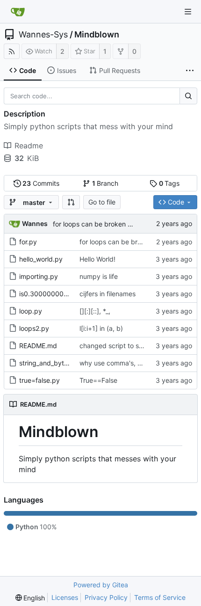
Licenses (64, 597)
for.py (28, 242)
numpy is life (98, 276)
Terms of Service (160, 597)
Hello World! (97, 259)
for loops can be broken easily (99, 224)
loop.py (30, 311)
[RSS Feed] (12, 51)
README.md (38, 346)
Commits (40, 183)
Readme (28, 145)
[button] (71, 202)
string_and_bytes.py (50, 363)
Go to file (101, 202)
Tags (169, 183)
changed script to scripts (117, 346)
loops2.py (34, 328)
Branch (105, 183)
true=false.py (39, 380)
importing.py (38, 276)
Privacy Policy (106, 597)
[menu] (30, 598)
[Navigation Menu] (187, 11)
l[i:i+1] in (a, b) (101, 328)
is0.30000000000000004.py (65, 294)
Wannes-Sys (43, 34)
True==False (98, 380)
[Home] (18, 11)
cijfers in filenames (107, 294)
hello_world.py (41, 259)
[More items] (189, 70)
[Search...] (188, 96)
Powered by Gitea (100, 585)
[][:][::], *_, (94, 311)
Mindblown (96, 34)
